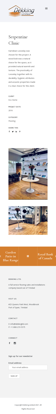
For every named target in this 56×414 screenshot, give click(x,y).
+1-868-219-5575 (18, 327)
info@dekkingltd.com (19, 324)
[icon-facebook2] (10, 343)
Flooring (11, 121)
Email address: (15, 363)
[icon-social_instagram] (15, 343)
